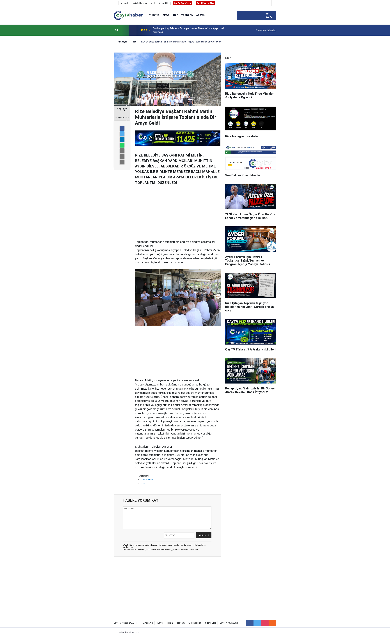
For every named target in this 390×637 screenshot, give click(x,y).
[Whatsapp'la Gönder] (122, 145)
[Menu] (241, 15)
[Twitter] (122, 133)
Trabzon (187, 15)
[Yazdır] (122, 156)
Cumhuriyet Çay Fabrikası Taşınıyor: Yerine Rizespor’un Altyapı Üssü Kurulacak (188, 30)
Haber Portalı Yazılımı (129, 632)
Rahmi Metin (147, 479)
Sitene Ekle (164, 3)
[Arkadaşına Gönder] (122, 150)
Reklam (181, 623)
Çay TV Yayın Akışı (205, 3)
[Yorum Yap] (122, 162)
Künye (160, 623)
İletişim (170, 623)
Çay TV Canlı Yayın (182, 3)
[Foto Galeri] (274, 3)
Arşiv (153, 3)
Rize (175, 15)
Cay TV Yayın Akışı (229, 623)
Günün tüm (265, 30)
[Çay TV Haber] (128, 15)
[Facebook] (122, 128)
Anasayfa (148, 623)
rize (143, 483)
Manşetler (125, 3)
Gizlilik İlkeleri (194, 623)
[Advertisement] (178, 214)
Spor (166, 15)
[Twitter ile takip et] (257, 623)
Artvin (201, 15)
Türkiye (154, 15)
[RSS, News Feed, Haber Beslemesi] (272, 623)
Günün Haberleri (140, 3)
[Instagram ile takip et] (265, 623)
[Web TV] (267, 3)
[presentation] (124, 30)
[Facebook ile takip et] (250, 623)
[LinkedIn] (122, 139)
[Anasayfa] (115, 3)
